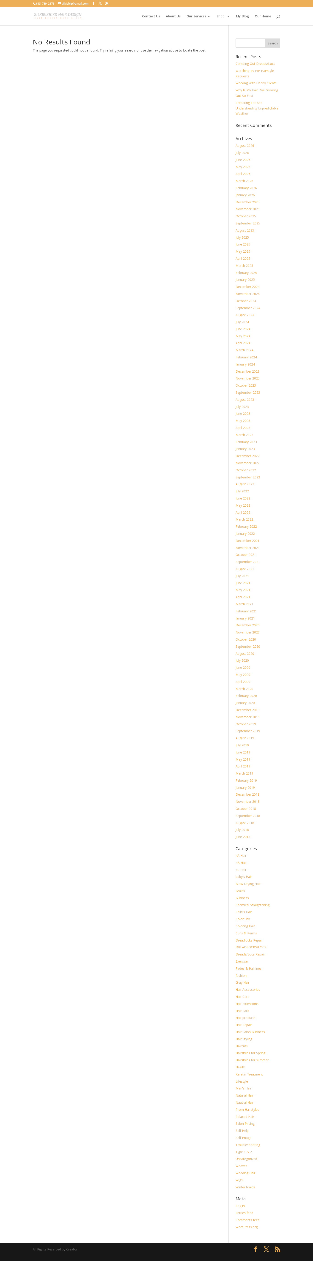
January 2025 (245, 279)
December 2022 (247, 456)
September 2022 (248, 477)
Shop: (221, 16)
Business (242, 898)
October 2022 (246, 470)
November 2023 (248, 378)
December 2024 (247, 286)
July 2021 (242, 576)
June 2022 (243, 498)
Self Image (243, 1137)
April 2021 (243, 597)
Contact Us (151, 16)
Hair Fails (242, 1011)
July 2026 (242, 152)
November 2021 (248, 548)
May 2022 (243, 505)
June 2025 (243, 244)
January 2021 (245, 618)
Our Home (263, 16)
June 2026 (243, 160)
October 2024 (246, 301)
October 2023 (246, 385)
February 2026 (246, 188)
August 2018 (245, 823)
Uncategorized (246, 1159)
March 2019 (244, 773)
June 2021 (243, 583)
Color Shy (243, 919)
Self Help (242, 1130)
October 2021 (246, 554)
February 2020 (246, 695)
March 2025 (244, 265)
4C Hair (241, 870)
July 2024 (242, 322)
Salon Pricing (245, 1123)
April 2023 (243, 428)
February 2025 (246, 272)
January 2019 (245, 787)
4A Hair (241, 855)
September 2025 (248, 223)
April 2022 (243, 512)
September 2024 (248, 308)
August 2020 (245, 653)
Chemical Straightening (252, 905)
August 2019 (245, 738)
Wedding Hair (245, 1173)
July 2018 (242, 829)
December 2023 (247, 371)
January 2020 (245, 703)
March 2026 (244, 181)
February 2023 (246, 442)
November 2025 (248, 209)
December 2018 (247, 794)
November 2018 (248, 801)
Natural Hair (244, 1095)
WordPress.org (247, 1227)
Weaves (241, 1166)
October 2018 (246, 808)
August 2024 (245, 315)
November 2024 (248, 294)
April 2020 (243, 682)
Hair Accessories (248, 989)
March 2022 (244, 519)
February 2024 (246, 357)
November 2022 (248, 463)
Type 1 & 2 (244, 1152)
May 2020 (243, 674)
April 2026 (243, 174)
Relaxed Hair (245, 1116)
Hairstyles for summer (252, 1060)
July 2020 (242, 660)
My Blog (242, 16)
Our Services (196, 16)
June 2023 (243, 413)
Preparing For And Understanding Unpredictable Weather (257, 108)
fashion (241, 975)
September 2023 (248, 392)
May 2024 (243, 336)
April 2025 (243, 258)
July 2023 (242, 406)
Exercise (242, 961)
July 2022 (242, 491)
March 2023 (244, 435)
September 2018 (248, 815)
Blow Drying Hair (248, 884)
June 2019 (243, 752)
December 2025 (247, 202)
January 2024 (245, 364)
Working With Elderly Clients (256, 83)
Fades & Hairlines (248, 968)
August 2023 (245, 399)
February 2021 (246, 611)
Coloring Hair (245, 926)
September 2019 (248, 731)
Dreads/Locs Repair (250, 954)
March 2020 (244, 689)
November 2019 (248, 717)
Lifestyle (242, 1081)
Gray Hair (242, 982)
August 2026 (245, 145)
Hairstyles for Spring (250, 1053)
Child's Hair (244, 912)
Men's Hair (243, 1088)
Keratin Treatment (249, 1074)
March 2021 (244, 604)
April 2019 (243, 766)
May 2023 (243, 420)
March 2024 (244, 350)
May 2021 (243, 590)
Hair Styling (244, 1039)
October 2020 (246, 639)
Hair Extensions (247, 1004)
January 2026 (245, 195)
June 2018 (243, 837)
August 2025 (245, 230)
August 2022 (245, 484)
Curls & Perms (246, 933)
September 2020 (248, 646)
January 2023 (245, 449)
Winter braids (245, 1187)
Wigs (239, 1180)
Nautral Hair (244, 1102)
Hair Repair (244, 1025)
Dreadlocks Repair (249, 940)
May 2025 (243, 251)
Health (240, 1067)
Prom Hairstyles (247, 1109)
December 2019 (247, 710)
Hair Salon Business (250, 1032)
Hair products (245, 1017)
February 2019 (246, 780)
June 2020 (243, 667)
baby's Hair (244, 876)
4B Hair (241, 862)
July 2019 (242, 745)
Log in (240, 1206)
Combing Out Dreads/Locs (255, 63)
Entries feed (244, 1213)
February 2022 (246, 526)
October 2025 (246, 216)
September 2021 (248, 562)
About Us (173, 16)
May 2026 (243, 167)
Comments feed (248, 1220)
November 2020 (248, 632)
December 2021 (247, 540)
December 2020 (247, 625)
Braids (240, 891)
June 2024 (243, 329)
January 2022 (245, 533)
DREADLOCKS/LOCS (251, 947)
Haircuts (242, 1046)
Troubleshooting (248, 1145)
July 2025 (242, 237)
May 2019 (243, 759)
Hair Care (242, 996)
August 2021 (245, 569)
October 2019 (246, 724)
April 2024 (243, 343)
